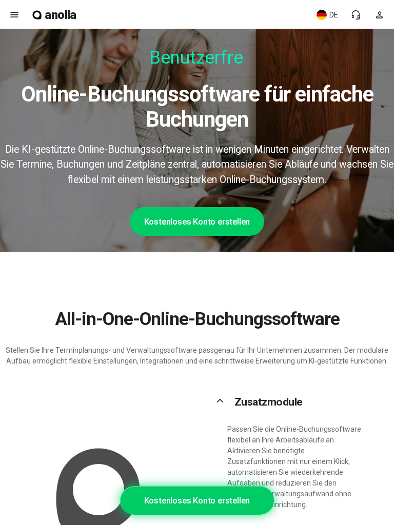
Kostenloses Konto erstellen (197, 221)
